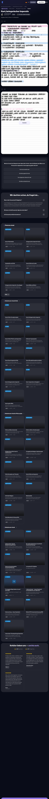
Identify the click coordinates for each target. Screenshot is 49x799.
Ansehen (24, 55)
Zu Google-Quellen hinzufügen (24, 14)
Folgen (13, 14)
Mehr (6, 294)
